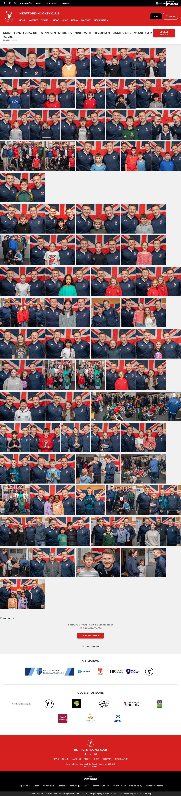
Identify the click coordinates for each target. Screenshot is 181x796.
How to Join (51, 3)
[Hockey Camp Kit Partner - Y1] (49, 704)
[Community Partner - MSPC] (159, 704)
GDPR (86, 786)
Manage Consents (154, 786)
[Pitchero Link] (172, 4)
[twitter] (10, 3)
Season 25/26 (26, 3)
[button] (22, 20)
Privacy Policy (119, 786)
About (36, 786)
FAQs (38, 3)
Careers (61, 786)
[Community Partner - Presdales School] (90, 719)
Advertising (48, 786)
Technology (74, 786)
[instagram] (15, 3)
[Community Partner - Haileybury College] (63, 719)
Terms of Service (101, 786)
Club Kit (66, 3)
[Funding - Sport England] (118, 719)
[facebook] (4, 3)
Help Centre (24, 786)
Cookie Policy (135, 786)
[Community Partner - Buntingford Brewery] (104, 704)
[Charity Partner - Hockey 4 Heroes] (131, 704)
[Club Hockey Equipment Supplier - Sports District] (76, 704)
